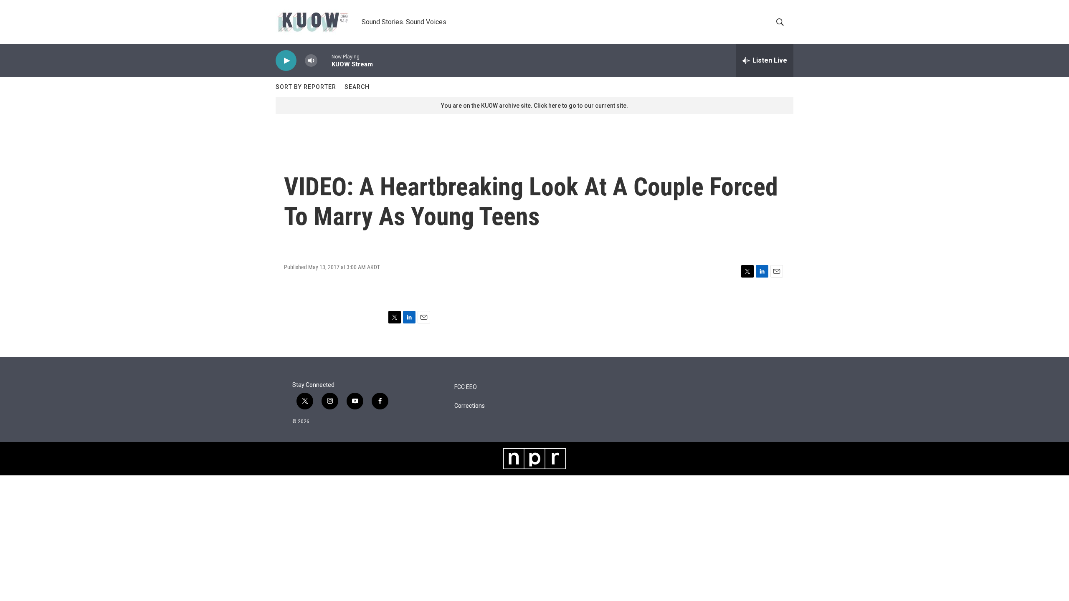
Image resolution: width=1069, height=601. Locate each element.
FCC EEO (465, 387)
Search (357, 86)
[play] (286, 61)
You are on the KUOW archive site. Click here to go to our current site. (534, 105)
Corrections (469, 406)
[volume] (311, 60)
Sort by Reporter (306, 86)
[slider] (324, 60)
